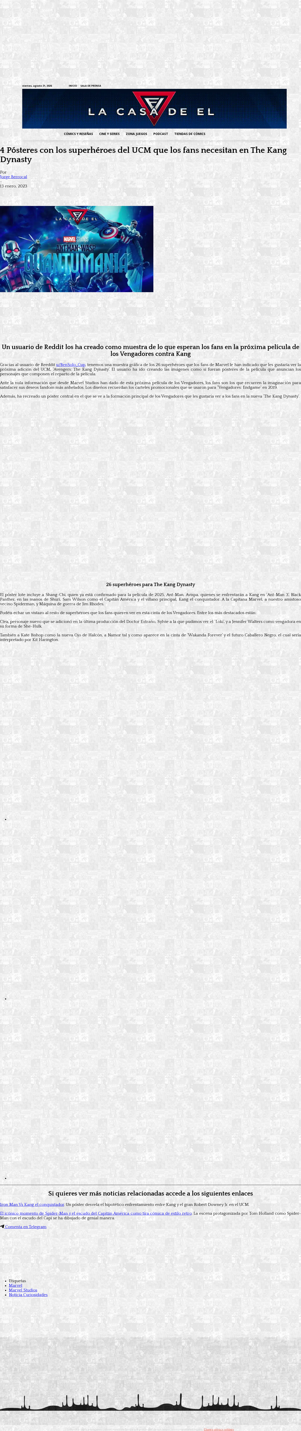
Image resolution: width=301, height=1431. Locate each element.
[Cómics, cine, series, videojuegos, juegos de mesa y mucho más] (127, 109)
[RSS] (249, 86)
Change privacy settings (219, 1429)
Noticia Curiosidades (28, 1295)
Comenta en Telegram (25, 1227)
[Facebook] (235, 86)
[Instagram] (242, 86)
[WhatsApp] (54, 193)
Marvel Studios (23, 1290)
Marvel (15, 1285)
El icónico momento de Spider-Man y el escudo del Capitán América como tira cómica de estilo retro (96, 1213)
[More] (86, 193)
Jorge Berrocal (13, 177)
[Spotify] (256, 86)
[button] (243, 134)
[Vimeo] (224, 85)
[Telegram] (262, 86)
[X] (269, 86)
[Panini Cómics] (150, 336)
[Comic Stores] (150, 1272)
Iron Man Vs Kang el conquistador (32, 1204)
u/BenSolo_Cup (70, 364)
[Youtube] (276, 86)
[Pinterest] (70, 193)
